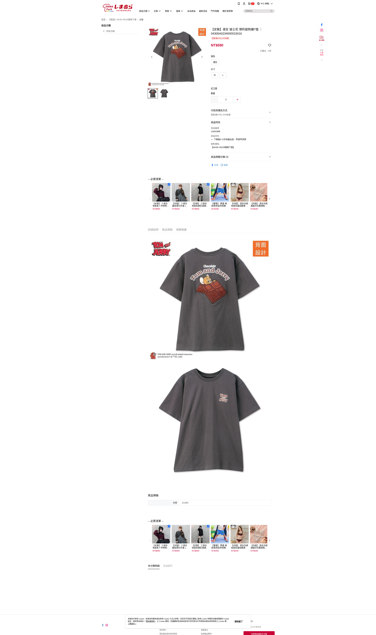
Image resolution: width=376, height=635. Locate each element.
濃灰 (215, 62)
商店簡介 (163, 630)
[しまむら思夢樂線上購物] (117, 7)
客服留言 (204, 630)
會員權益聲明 (206, 634)
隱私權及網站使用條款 (168, 634)
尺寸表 (214, 88)
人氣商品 (322, 54)
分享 (216, 165)
